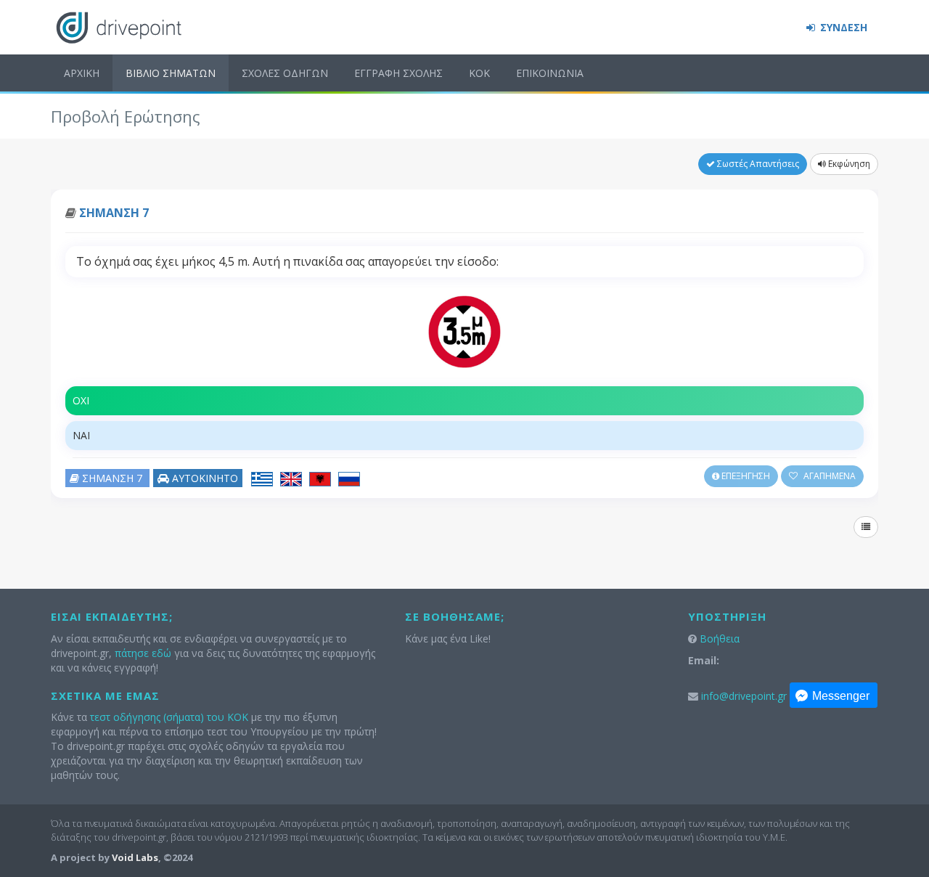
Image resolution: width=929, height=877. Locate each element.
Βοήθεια (720, 638)
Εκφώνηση (848, 164)
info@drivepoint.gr (744, 696)
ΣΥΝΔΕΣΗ (842, 27)
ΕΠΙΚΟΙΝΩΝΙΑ (550, 73)
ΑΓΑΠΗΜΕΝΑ (828, 476)
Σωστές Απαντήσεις (757, 164)
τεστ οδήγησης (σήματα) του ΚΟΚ (169, 717)
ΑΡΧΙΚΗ (81, 73)
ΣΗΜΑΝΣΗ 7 (114, 213)
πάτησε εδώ (143, 653)
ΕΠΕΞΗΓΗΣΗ (744, 476)
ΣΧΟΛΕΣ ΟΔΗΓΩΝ (285, 73)
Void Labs (135, 857)
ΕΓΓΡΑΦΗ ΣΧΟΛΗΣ (398, 73)
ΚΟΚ (479, 73)
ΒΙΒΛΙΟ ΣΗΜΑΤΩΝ (171, 73)
